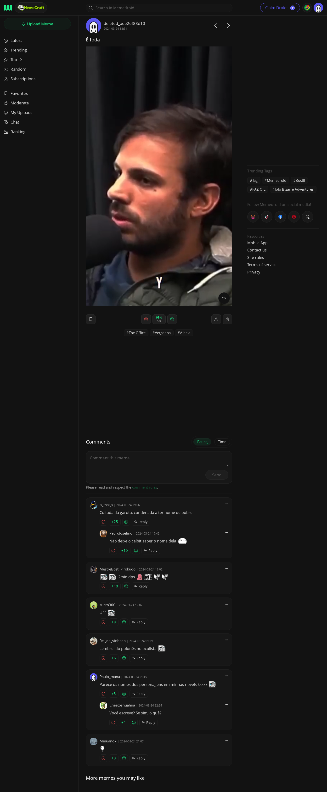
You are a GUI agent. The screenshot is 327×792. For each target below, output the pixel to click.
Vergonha (163, 332)
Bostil (300, 180)
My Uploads (21, 112)
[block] (227, 319)
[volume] (224, 298)
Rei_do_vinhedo (113, 640)
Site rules (255, 257)
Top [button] (14, 59)
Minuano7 (108, 741)
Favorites (19, 93)
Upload (39, 24)
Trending (19, 50)
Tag (255, 180)
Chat (15, 122)
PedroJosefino (120, 533)
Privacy (253, 272)
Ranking (18, 131)
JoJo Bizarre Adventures (294, 189)
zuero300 (107, 604)
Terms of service (261, 264)
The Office (137, 332)
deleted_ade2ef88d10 (124, 23)
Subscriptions (23, 78)
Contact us (257, 250)
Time (222, 441)
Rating (202, 441)
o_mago (106, 504)
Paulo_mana (110, 676)
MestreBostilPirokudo (117, 569)
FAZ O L (258, 189)
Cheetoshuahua (122, 705)
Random (18, 69)
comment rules (144, 487)
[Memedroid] (8, 8)
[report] (216, 319)
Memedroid (276, 180)
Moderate (20, 103)
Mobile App (257, 242)
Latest (16, 40)
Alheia (185, 332)
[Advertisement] (283, 90)
